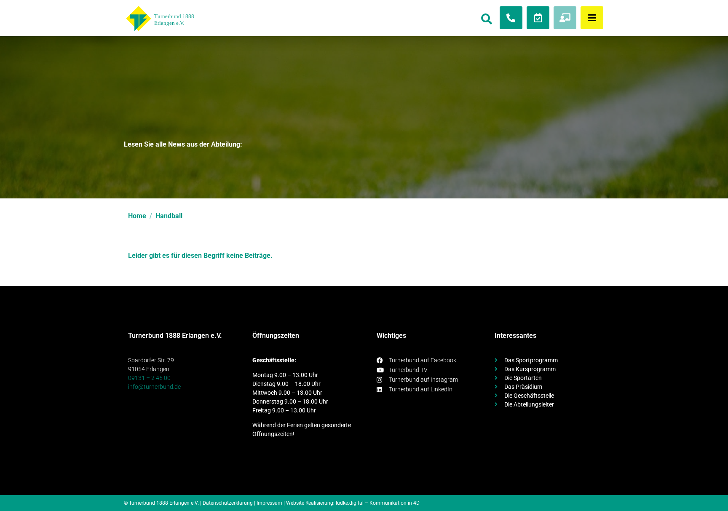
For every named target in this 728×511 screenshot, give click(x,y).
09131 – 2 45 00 (149, 378)
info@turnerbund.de (154, 386)
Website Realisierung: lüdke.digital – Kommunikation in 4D (353, 503)
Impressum (269, 503)
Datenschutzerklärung (228, 503)
